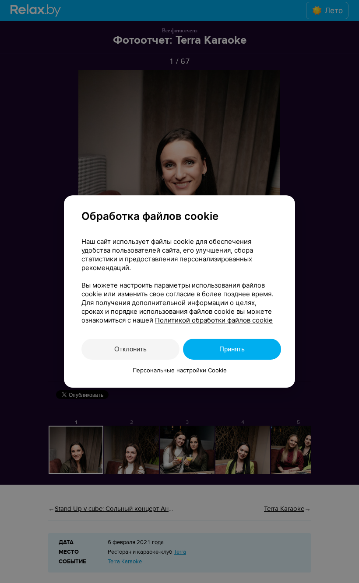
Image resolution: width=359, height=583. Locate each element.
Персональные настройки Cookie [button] (180, 370)
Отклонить (130, 349)
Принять (232, 349)
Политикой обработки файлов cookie (214, 320)
